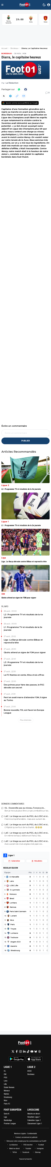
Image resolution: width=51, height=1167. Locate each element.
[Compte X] (13, 1051)
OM (3, 594)
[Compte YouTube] (31, 1051)
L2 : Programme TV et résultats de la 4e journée (23, 615)
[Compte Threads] (39, 1051)
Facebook (26, 1152)
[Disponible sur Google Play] (17, 1059)
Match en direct (14, 1148)
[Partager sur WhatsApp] (19, 89)
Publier (25, 441)
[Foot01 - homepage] (25, 4)
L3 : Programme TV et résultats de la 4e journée (23, 663)
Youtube (28, 1148)
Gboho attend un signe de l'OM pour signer (25, 652)
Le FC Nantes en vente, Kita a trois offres (24, 675)
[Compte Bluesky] (35, 1051)
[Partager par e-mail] (23, 96)
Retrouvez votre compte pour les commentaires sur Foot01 (26, 1141)
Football (41, 1145)
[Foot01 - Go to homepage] (25, 1043)
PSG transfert (27, 1145)
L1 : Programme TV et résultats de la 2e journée (23, 628)
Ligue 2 (5, 485)
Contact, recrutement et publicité (26, 1137)
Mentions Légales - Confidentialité (25, 1133)
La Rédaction (12, 83)
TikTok (14, 1152)
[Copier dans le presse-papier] (17, 96)
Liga (3, 558)
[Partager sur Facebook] (25, 89)
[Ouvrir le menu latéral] (2, 4)
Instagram (40, 1148)
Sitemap (38, 1152)
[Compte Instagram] (20, 1051)
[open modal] (48, 4)
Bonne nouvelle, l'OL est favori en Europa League (24, 711)
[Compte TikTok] (28, 1051)
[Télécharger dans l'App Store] (34, 1059)
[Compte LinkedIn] (24, 1051)
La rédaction (13, 1145)
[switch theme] (44, 4)
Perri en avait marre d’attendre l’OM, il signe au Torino (25, 698)
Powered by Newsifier (25, 1159)
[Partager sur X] (3, 96)
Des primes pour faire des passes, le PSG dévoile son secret (24, 686)
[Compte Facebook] (16, 1051)
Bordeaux (6, 53)
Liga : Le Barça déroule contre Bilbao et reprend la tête (23, 641)
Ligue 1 (5, 522)
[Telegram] (10, 96)
